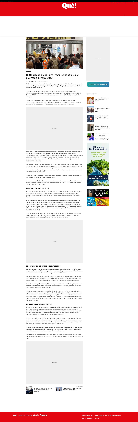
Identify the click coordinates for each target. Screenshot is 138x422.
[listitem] (69, 207)
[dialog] (69, 211)
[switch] (87, 211)
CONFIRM (59, 231)
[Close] (94, 187)
